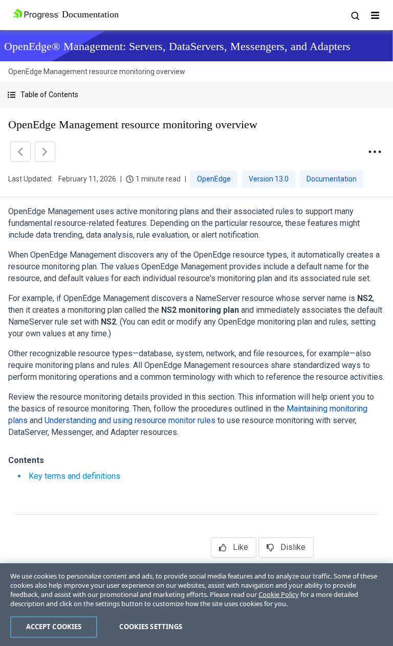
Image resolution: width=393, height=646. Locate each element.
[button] (196, 95)
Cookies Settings (150, 626)
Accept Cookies (54, 626)
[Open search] (354, 15)
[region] (196, 604)
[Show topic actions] (374, 152)
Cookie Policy (278, 594)
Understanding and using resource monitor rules (130, 420)
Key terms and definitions (74, 476)
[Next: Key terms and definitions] (45, 152)
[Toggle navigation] (375, 15)
